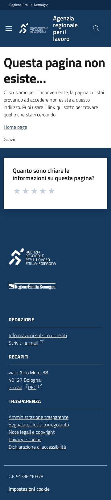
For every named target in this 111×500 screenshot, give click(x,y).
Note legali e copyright (32, 432)
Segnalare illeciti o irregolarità (39, 424)
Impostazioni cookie (29, 489)
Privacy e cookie (25, 439)
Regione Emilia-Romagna (28, 5)
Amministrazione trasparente (38, 417)
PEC (32, 387)
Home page (15, 127)
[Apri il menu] (8, 28)
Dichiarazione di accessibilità (37, 446)
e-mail (31, 342)
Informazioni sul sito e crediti (38, 335)
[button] (96, 28)
